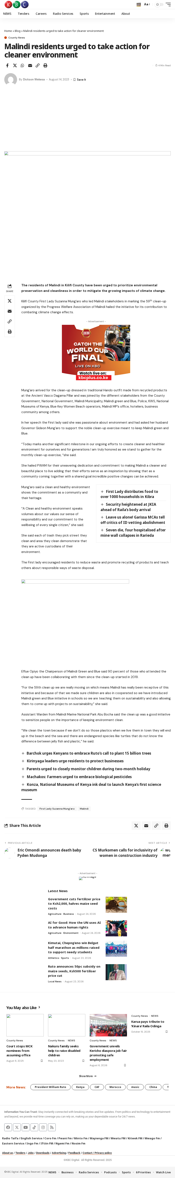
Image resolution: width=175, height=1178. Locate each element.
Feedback (74, 1152)
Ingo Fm (32, 1143)
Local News (54, 981)
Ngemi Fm (62, 1143)
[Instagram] (43, 1127)
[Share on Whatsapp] (22, 65)
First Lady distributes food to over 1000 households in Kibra (129, 494)
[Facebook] (8, 1127)
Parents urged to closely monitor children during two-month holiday (88, 768)
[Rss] (52, 1127)
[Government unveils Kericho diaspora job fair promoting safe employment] (108, 1025)
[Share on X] (15, 65)
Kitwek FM (135, 1138)
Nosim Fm (78, 1143)
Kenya (80, 1087)
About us (7, 1152)
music (135, 1087)
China (153, 1087)
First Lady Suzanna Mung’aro (57, 808)
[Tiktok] (34, 1127)
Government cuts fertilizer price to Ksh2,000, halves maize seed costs (74, 903)
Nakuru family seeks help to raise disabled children (64, 1050)
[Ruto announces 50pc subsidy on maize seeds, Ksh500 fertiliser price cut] (116, 972)
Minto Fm (81, 1138)
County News (16, 37)
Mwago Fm (152, 1138)
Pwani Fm (65, 1138)
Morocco (115, 1087)
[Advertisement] (87, 119)
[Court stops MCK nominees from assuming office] (25, 1025)
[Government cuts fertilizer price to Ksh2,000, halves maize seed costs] (116, 905)
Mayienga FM (99, 1138)
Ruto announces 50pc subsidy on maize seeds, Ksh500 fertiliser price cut (74, 971)
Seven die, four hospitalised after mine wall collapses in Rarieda (133, 533)
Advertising (59, 1152)
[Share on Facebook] (7, 65)
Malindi (84, 808)
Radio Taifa (10, 1138)
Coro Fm (50, 1138)
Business (68, 913)
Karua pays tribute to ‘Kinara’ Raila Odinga (147, 1023)
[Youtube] (25, 1127)
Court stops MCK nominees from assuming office (19, 1050)
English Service (31, 1138)
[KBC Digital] (16, 4)
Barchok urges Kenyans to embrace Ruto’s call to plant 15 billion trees (89, 753)
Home (8, 31)
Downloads (43, 1152)
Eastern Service (13, 1143)
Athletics (53, 957)
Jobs (31, 1152)
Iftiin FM (47, 1143)
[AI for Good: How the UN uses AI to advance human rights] (116, 928)
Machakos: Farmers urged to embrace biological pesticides (79, 776)
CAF (97, 1087)
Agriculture (54, 913)
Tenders (20, 1152)
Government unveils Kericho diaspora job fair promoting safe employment (108, 1053)
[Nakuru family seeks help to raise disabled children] (66, 1025)
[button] (139, 4)
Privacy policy (103, 1152)
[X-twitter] (17, 1127)
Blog (17, 31)
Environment (71, 932)
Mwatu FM (118, 1138)
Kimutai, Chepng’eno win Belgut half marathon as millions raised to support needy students (73, 947)
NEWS (71, 1040)
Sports (65, 957)
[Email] (30, 65)
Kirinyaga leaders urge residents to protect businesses (75, 760)
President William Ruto (50, 1087)
